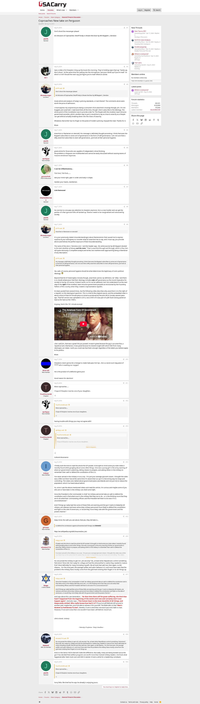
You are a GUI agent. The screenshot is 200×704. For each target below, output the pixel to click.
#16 (127, 536)
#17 (127, 574)
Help (151, 702)
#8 (127, 206)
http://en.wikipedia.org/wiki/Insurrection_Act (70, 531)
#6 (127, 165)
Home (42, 10)
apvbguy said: (60, 430)
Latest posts (136, 86)
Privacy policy (144, 702)
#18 (127, 634)
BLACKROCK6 (155, 110)
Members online (138, 74)
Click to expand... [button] (91, 447)
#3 (127, 84)
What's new (61, 10)
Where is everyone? (141, 54)
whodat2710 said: (61, 638)
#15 (127, 516)
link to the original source (98, 293)
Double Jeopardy (140, 47)
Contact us (123, 702)
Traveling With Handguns (142, 44)
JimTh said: (59, 88)
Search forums (51, 14)
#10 (127, 359)
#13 (127, 426)
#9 (127, 224)
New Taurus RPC (140, 31)
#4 (127, 130)
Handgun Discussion (140, 37)
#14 (127, 462)
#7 (127, 187)
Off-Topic (137, 60)
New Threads (136, 28)
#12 (127, 401)
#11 (127, 383)
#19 (127, 662)
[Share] (124, 28)
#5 (127, 148)
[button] (66, 10)
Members (72, 10)
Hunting (137, 69)
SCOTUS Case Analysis (142, 40)
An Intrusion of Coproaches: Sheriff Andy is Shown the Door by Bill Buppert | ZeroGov (85, 36)
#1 (127, 28)
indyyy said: (59, 540)
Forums (50, 10)
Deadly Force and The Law (142, 51)
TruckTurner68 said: (62, 405)
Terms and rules (133, 702)
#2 (127, 66)
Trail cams (138, 63)
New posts (42, 14)
